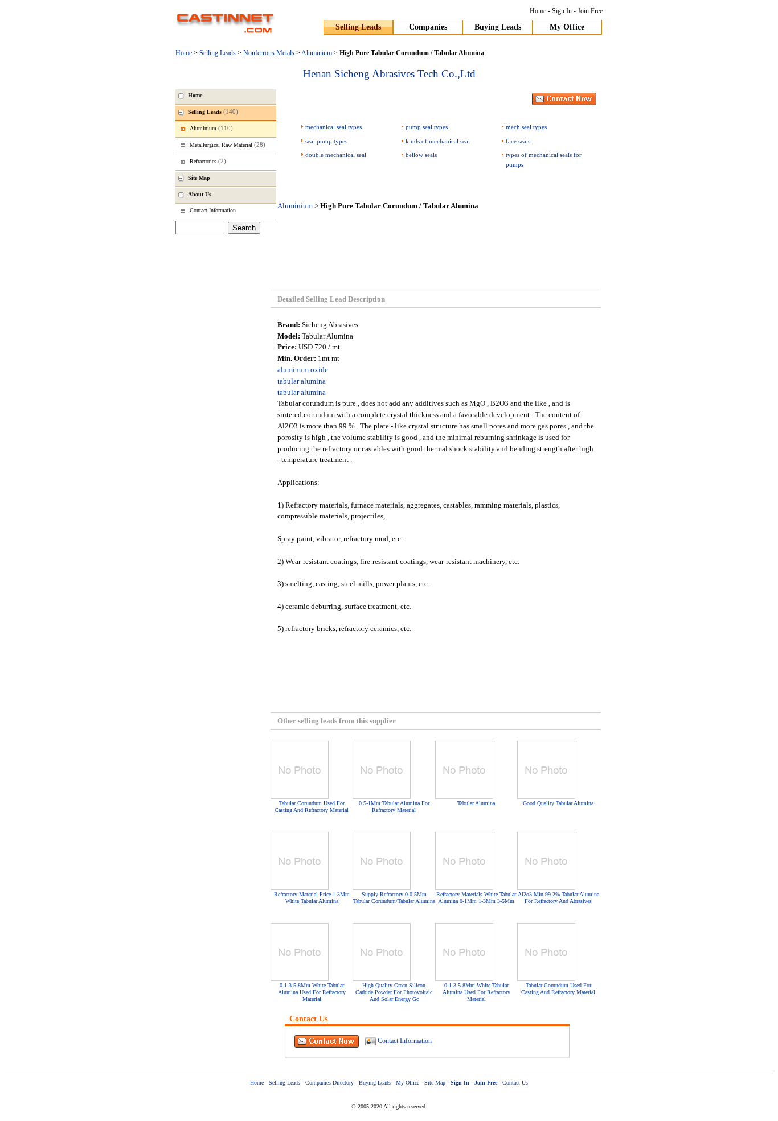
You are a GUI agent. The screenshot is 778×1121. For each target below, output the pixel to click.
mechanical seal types (333, 126)
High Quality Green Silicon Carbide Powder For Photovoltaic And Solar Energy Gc (393, 992)
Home (538, 11)
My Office (567, 27)
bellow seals (421, 154)
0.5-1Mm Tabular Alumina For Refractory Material (394, 806)
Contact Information (405, 1041)
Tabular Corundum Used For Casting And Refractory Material (312, 806)
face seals (518, 141)
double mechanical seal (335, 154)
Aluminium (316, 53)
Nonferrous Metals (268, 53)
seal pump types (326, 141)
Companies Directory (329, 1082)
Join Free (590, 11)
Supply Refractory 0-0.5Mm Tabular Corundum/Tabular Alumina (394, 897)
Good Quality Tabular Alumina (558, 803)
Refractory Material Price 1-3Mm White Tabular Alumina (312, 897)
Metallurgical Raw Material (227, 144)
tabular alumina (301, 381)
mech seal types (526, 126)
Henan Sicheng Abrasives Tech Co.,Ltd (389, 74)
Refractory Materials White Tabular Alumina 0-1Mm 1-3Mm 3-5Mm (476, 897)
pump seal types (427, 126)
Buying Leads (497, 27)
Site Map (434, 1082)
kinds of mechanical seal (438, 141)
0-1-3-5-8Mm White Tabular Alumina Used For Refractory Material (312, 992)
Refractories (208, 161)
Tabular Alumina (476, 803)
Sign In (562, 11)
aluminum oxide (302, 369)
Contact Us (515, 1082)
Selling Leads (358, 27)
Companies (428, 27)
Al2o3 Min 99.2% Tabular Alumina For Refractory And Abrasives (558, 897)
